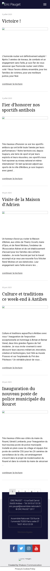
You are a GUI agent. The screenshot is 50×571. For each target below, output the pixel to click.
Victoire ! (11, 21)
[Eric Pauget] (11, 4)
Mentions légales (25, 532)
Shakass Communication (30, 565)
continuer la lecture (12, 84)
